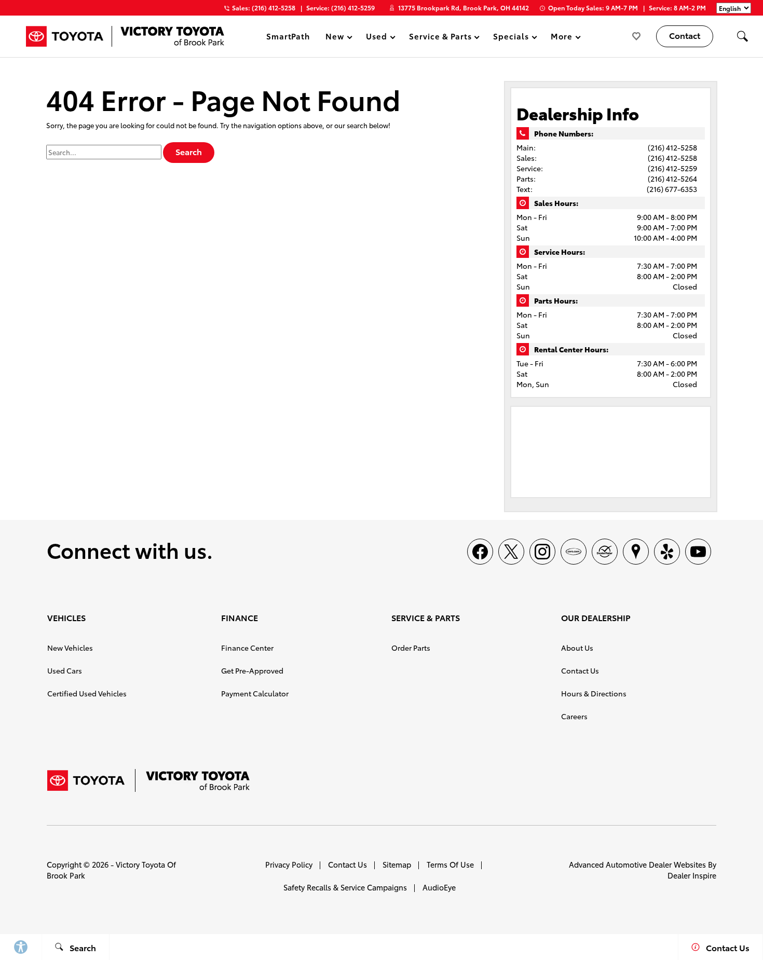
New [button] (336, 37)
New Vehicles (70, 647)
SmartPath (288, 36)
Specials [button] (511, 37)
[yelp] (667, 552)
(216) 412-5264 (672, 178)
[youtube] (698, 552)
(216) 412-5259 (672, 168)
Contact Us (580, 670)
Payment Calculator (255, 693)
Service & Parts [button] (439, 37)
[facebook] (480, 552)
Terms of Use (450, 864)
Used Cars (64, 670)
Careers (574, 716)
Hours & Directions (593, 693)
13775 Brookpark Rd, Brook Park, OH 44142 (463, 7)
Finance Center (247, 647)
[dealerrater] (605, 552)
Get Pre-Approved (252, 670)
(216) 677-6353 (672, 189)
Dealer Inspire (691, 875)
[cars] (574, 552)
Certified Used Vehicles (87, 693)
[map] (636, 552)
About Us (577, 647)
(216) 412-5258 (672, 147)
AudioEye (439, 887)
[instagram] (542, 552)
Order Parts (410, 647)
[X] (511, 552)
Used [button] (376, 37)
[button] (742, 36)
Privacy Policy (288, 864)
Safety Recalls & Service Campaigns (345, 887)
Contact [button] (684, 35)
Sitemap (397, 864)
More (561, 37)
